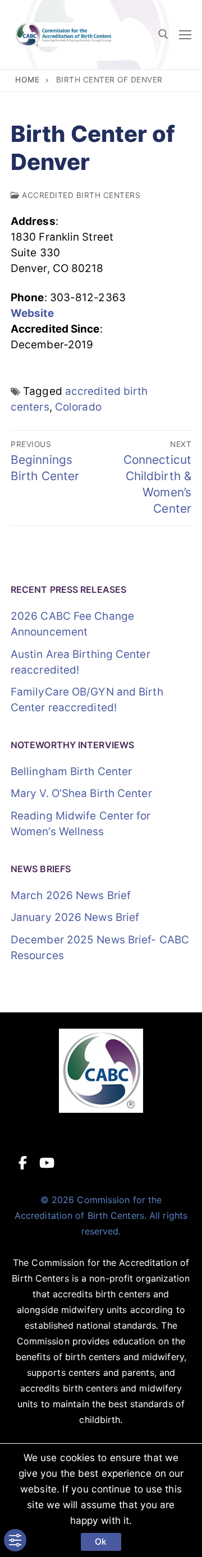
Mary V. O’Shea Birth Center (81, 793)
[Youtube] (47, 1163)
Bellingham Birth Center (71, 771)
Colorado (78, 406)
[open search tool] (163, 34)
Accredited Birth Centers (80, 195)
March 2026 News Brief (71, 895)
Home (27, 79)
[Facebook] (23, 1163)
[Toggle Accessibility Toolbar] (15, 1540)
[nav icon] (185, 34)
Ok (101, 1541)
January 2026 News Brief (75, 917)
